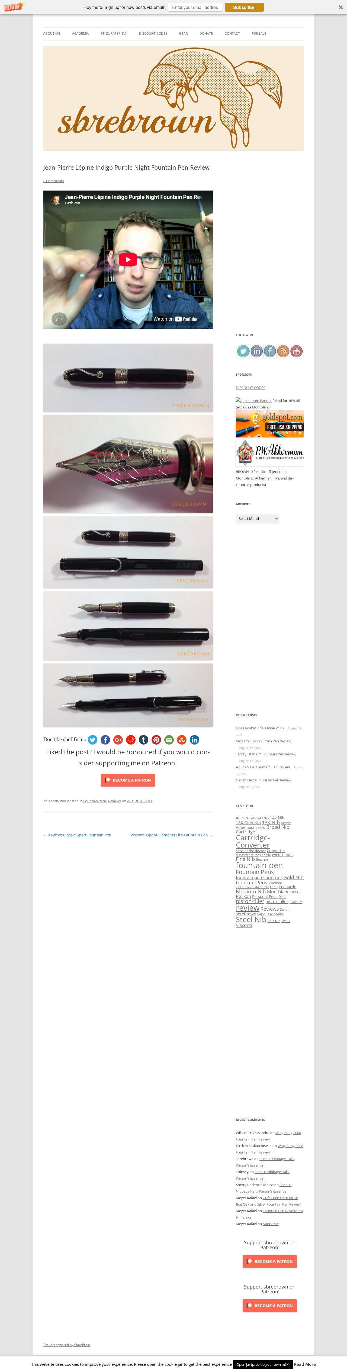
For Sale (259, 33)
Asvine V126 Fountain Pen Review (263, 767)
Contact (232, 33)
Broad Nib (278, 827)
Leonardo (287, 886)
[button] (173, 7)
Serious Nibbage (270, 914)
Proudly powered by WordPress (67, 1344)
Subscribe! (244, 7)
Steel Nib (251, 919)
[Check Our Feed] (283, 356)
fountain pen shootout (259, 878)
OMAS (295, 892)
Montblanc (278, 891)
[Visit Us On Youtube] (296, 356)
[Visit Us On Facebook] (270, 356)
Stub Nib (274, 921)
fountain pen (259, 865)
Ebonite (265, 855)
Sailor (284, 909)
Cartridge (245, 832)
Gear (183, 33)
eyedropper (282, 854)
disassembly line (247, 855)
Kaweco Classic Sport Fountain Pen (77, 835)
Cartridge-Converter (253, 841)
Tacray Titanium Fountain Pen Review (266, 754)
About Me (51, 33)
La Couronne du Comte (252, 887)
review (247, 907)
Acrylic (286, 822)
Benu (261, 828)
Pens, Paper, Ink (114, 33)
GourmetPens (251, 882)
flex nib (262, 859)
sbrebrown (246, 913)
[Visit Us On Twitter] (243, 356)
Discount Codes (153, 33)
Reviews (114, 800)
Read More (305, 1364)
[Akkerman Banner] (270, 465)
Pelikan (243, 896)
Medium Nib (251, 891)
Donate (206, 33)
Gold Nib (293, 877)
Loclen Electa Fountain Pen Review (263, 780)
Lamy (274, 887)
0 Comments (53, 180)
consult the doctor (251, 850)
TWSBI (285, 921)
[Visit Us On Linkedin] (256, 356)
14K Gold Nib (259, 818)
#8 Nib (242, 818)
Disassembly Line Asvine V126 (260, 728)
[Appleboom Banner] (254, 400)
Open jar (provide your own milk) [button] (263, 1364)
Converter (276, 850)
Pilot (282, 896)
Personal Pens (265, 896)
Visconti (244, 925)
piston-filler (250, 901)
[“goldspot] (270, 436)
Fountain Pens (95, 800)
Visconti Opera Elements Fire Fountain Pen (172, 835)
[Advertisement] (270, 247)
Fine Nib (245, 859)
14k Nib (277, 817)
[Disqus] (128, 906)
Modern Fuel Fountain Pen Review (263, 741)
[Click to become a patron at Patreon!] (128, 787)
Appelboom (246, 827)
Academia (80, 33)
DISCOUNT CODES (250, 387)
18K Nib (271, 822)
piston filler (276, 901)
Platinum (296, 902)
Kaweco (275, 882)
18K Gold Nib (248, 822)
